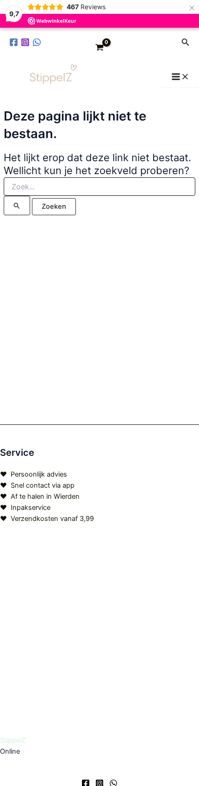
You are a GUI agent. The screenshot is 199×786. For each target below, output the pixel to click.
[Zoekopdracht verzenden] (17, 205)
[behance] (38, 42)
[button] (185, 42)
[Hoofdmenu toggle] (180, 77)
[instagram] (26, 42)
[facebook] (15, 42)
